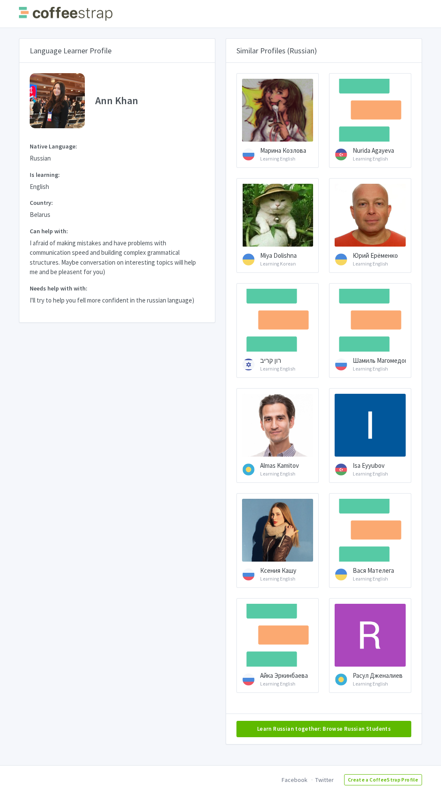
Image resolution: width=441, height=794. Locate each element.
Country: (41, 203)
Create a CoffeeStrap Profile (383, 779)
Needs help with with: (58, 288)
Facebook (294, 780)
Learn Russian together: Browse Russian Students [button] (324, 728)
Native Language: (53, 146)
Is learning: (45, 175)
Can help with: (49, 231)
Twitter (324, 780)
